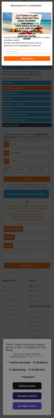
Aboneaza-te (27, 58)
